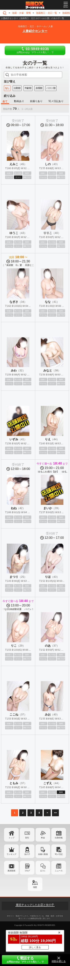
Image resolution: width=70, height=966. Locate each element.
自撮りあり (36, 101)
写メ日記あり (56, 101)
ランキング (11, 854)
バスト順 (50, 88)
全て (5, 101)
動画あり (19, 101)
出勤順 (17, 88)
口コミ (43, 871)
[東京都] (5, 13)
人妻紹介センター (35, 31)
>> (55, 812)
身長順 (39, 88)
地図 (35, 887)
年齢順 (28, 88)
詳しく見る (35, 947)
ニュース (59, 871)
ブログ (27, 871)
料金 (43, 838)
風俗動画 (11, 871)
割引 (27, 838)
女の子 (27, 854)
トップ (11, 838)
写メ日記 (59, 854)
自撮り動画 (43, 854)
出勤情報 (59, 838)
